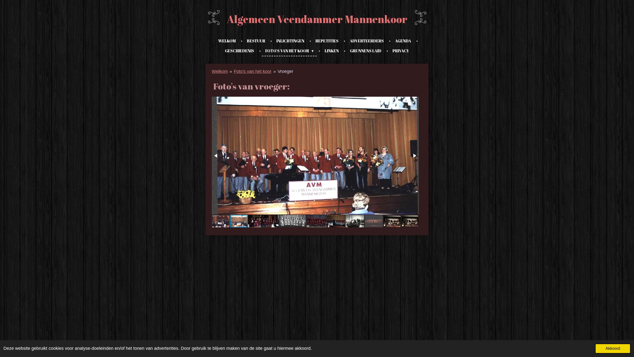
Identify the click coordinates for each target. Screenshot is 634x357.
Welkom (220, 71)
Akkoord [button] (613, 348)
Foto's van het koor (252, 71)
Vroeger (285, 71)
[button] (414, 101)
